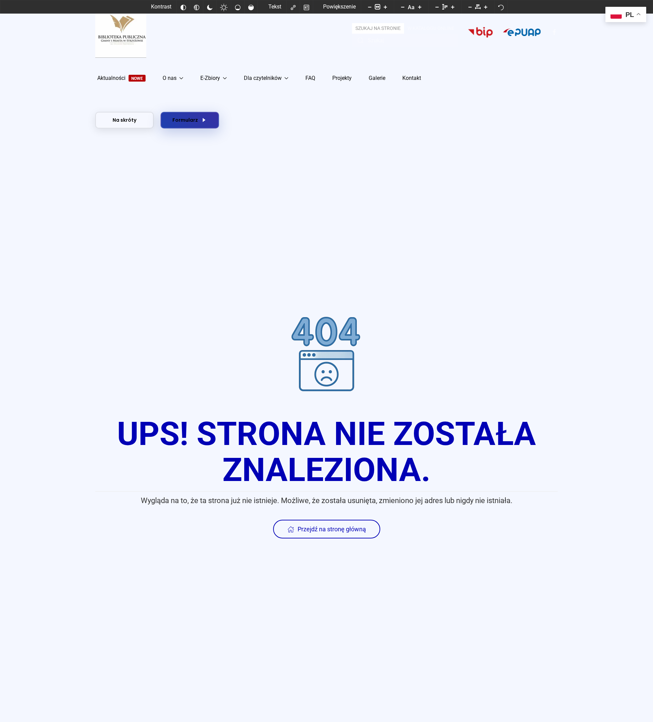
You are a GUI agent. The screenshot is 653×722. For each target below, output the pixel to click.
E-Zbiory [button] (210, 78)
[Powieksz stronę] (385, 6)
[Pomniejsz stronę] (370, 6)
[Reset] (501, 7)
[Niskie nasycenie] (238, 7)
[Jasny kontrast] (223, 7)
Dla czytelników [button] (263, 78)
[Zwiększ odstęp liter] (486, 6)
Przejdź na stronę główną (332, 529)
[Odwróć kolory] (183, 7)
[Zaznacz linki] (293, 7)
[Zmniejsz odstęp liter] (470, 6)
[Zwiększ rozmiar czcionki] (420, 6)
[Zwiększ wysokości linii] (453, 6)
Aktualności (120, 78)
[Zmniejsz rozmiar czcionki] (403, 6)
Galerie (377, 78)
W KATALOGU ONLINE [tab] (430, 28)
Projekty (342, 78)
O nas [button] (170, 78)
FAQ (310, 78)
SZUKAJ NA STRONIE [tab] (378, 28)
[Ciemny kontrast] (210, 7)
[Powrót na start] (120, 32)
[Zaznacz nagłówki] (306, 7)
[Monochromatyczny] (196, 7)
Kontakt (411, 78)
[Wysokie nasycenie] (251, 7)
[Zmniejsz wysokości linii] (437, 6)
